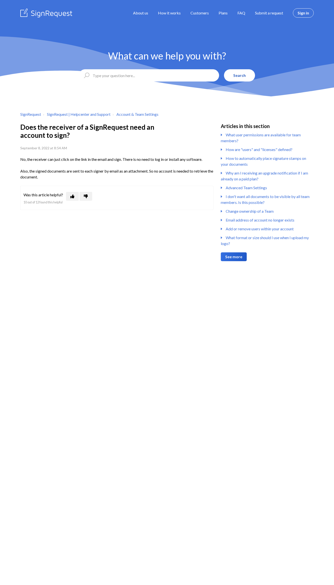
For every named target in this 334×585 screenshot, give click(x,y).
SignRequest (30, 114)
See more (233, 256)
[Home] (46, 13)
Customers (199, 13)
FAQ (241, 13)
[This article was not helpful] (85, 196)
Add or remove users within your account (260, 228)
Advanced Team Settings (246, 187)
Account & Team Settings (137, 114)
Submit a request (269, 13)
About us (140, 13)
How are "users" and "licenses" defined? (259, 149)
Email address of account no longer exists (260, 220)
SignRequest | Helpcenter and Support (79, 114)
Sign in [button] (303, 13)
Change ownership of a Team (250, 211)
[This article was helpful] (72, 196)
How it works (169, 13)
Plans (223, 13)
